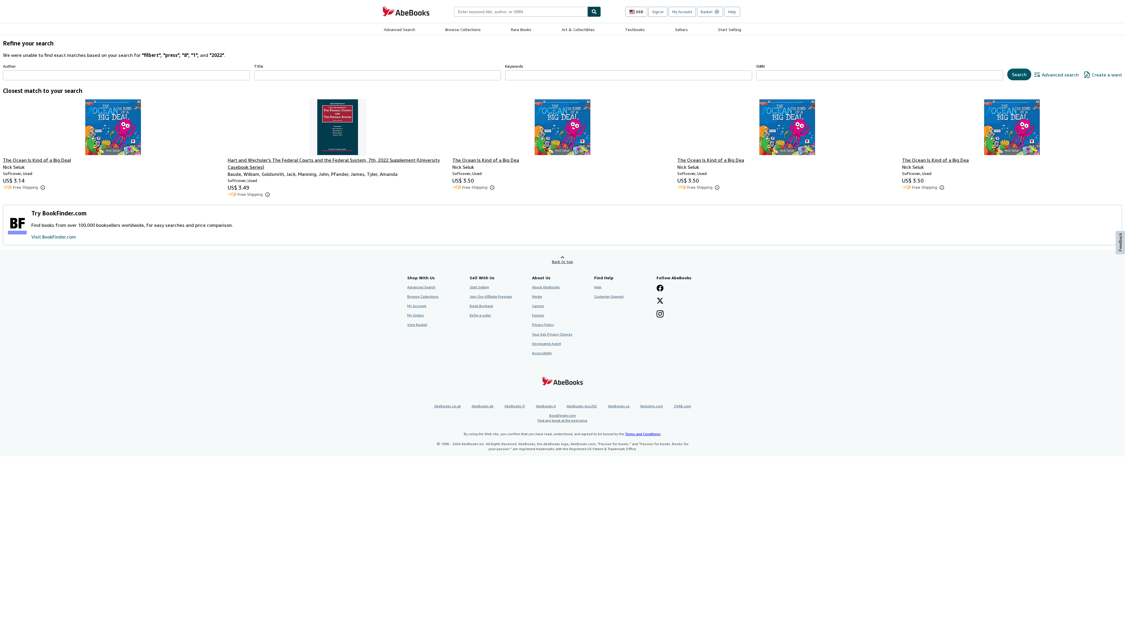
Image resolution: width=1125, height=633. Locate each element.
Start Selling (729, 29)
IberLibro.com (651, 406)
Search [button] (1019, 74)
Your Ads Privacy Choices (552, 334)
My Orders (415, 315)
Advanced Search (399, 29)
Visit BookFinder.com (53, 237)
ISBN (760, 66)
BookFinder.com (562, 418)
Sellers (681, 29)
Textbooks (635, 29)
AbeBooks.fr (514, 406)
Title (258, 66)
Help (732, 11)
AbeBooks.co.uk (447, 406)
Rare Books (521, 29)
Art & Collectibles (578, 29)
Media (537, 296)
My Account (682, 11)
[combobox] (520, 12)
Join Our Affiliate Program (491, 296)
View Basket (417, 324)
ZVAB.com (682, 406)
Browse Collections (463, 29)
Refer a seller (480, 315)
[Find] (594, 12)
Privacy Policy (543, 324)
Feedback (1120, 242)
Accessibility (542, 353)
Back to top (562, 261)
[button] (42, 187)
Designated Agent (546, 343)
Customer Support (609, 296)
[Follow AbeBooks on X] (660, 301)
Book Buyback (481, 306)
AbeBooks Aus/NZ (582, 406)
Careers (538, 306)
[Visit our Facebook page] (660, 288)
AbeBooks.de (483, 406)
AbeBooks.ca (619, 406)
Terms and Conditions (643, 434)
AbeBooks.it (546, 406)
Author (9, 66)
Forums (538, 315)
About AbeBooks (546, 287)
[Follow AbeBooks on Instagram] (660, 314)
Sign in (658, 11)
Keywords (514, 66)
